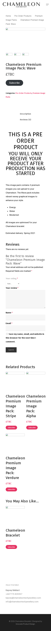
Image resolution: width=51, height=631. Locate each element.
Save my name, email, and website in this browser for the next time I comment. (25, 338)
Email (9, 323)
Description (25, 114)
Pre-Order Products (22, 16)
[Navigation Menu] (47, 4)
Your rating (12, 278)
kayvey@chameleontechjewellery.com (23, 598)
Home (8, 16)
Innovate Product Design (25, 624)
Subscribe (14, 82)
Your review (12, 288)
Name (9, 312)
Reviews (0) (25, 119)
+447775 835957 (14, 594)
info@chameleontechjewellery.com (22, 601)
